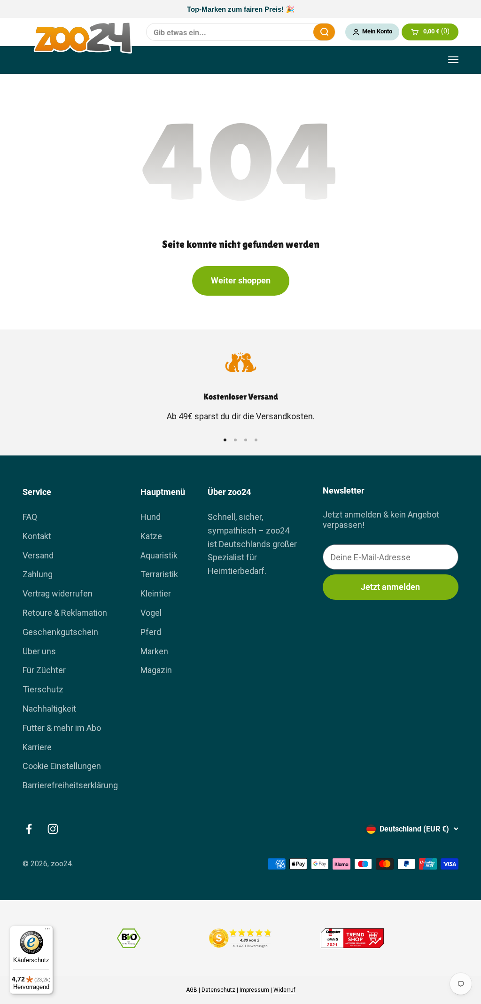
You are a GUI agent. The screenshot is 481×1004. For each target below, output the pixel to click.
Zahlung (38, 574)
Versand (38, 555)
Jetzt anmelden (390, 587)
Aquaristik (159, 555)
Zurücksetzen (300, 32)
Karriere (37, 747)
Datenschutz (218, 990)
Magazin (156, 670)
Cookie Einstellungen (62, 766)
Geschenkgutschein (60, 632)
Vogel (151, 613)
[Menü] (47, 931)
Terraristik (159, 574)
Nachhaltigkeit (49, 709)
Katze (151, 536)
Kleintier (155, 593)
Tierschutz (43, 689)
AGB (191, 990)
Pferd (150, 632)
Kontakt (37, 536)
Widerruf (284, 990)
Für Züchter (44, 670)
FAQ (30, 517)
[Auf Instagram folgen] (53, 829)
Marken (154, 651)
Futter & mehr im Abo (62, 728)
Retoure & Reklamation (65, 613)
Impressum (254, 990)
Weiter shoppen (241, 280)
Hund (150, 517)
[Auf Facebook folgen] (29, 829)
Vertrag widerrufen (58, 593)
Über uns (39, 651)
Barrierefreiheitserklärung (70, 785)
